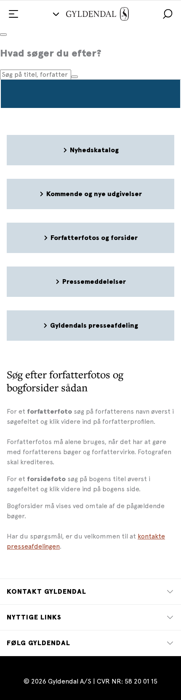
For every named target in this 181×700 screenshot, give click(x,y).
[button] (167, 13)
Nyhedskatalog (94, 150)
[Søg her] (74, 76)
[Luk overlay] (3, 34)
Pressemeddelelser (94, 281)
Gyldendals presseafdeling (94, 325)
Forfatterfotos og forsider (94, 237)
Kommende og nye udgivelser (94, 194)
